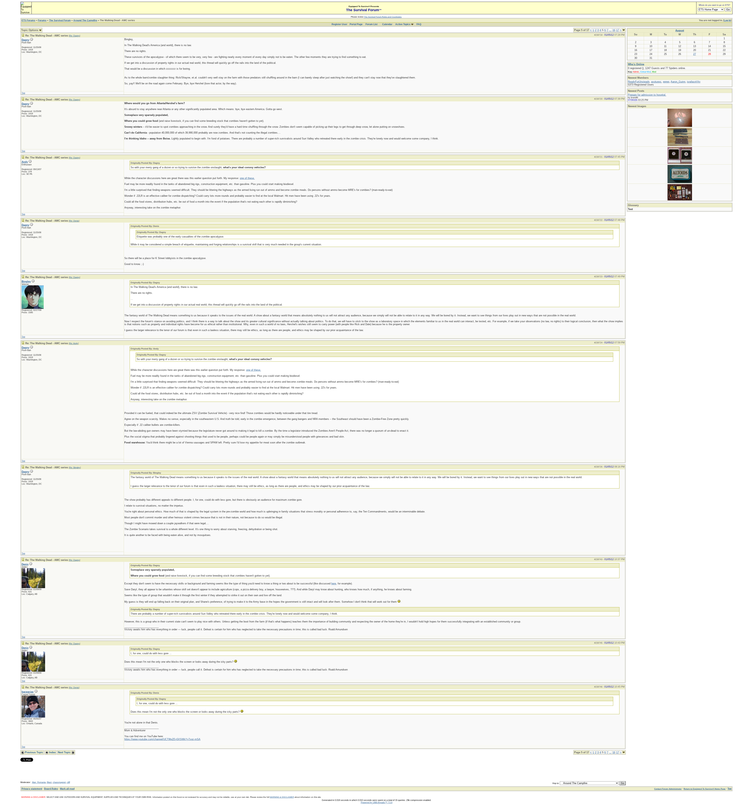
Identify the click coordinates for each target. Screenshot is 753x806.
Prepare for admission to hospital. (647, 94)
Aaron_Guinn (678, 81)
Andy (25, 161)
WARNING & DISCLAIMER (282, 797)
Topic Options (30, 30)
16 (613, 30)
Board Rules (51, 788)
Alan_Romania (39, 782)
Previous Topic (33, 752)
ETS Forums (28, 20)
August (679, 30)
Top (23, 93)
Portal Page (356, 24)
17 (617, 30)
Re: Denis (74, 221)
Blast (49, 782)
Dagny (25, 39)
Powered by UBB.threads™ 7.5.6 (376, 802)
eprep (666, 81)
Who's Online (636, 64)
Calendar (387, 24)
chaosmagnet (59, 782)
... (610, 30)
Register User (339, 24)
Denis (25, 564)
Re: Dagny (74, 36)
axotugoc (656, 81)
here (333, 583)
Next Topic (64, 752)
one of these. (247, 178)
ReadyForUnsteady (638, 81)
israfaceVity (693, 81)
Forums (42, 20)
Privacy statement (32, 788)
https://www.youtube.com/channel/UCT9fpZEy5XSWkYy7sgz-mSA (162, 739)
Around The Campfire (85, 20)
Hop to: (555, 783)
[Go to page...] (623, 30)
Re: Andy (73, 343)
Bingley (26, 281)
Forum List (371, 24)
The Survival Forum (60, 20)
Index (52, 752)
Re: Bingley (74, 467)
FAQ (419, 24)
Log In (727, 20)
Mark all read (67, 788)
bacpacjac (28, 691)
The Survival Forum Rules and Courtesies (382, 17)
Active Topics (402, 24)
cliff (68, 782)
